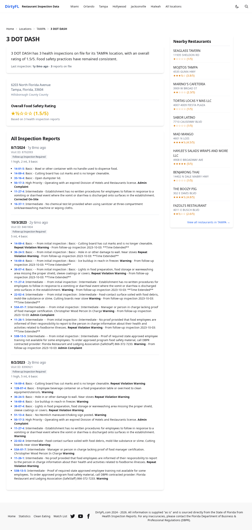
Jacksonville (138, 6)
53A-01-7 (20, 307)
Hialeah (156, 6)
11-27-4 (19, 191)
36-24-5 (19, 252)
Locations (25, 29)
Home (10, 29)
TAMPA (41, 29)
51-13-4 (19, 415)
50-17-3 (19, 183)
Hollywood (119, 6)
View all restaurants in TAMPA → (208, 222)
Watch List (60, 516)
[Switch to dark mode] (237, 6)
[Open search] (246, 6)
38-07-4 (19, 269)
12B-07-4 (20, 388)
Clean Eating (42, 516)
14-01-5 (19, 168)
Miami (74, 6)
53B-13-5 (20, 336)
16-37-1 (19, 204)
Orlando (88, 6)
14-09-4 (19, 173)
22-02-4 (19, 294)
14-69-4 (19, 261)
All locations (174, 6)
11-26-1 (19, 319)
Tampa (103, 6)
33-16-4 (19, 178)
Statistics (25, 516)
